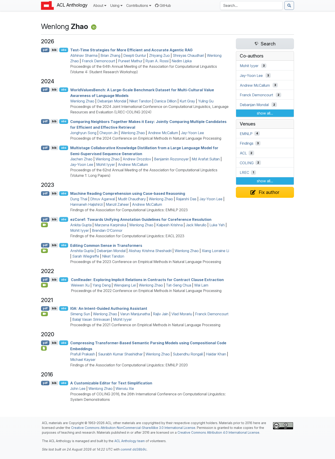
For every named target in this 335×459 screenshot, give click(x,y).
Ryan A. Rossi (157, 61)
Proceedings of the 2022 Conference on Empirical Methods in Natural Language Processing (146, 290)
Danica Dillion (165, 101)
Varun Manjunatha (135, 314)
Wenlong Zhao (82, 101)
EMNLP (246, 133)
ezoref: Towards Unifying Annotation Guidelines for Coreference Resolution (140, 219)
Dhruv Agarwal (102, 199)
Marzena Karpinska (110, 225)
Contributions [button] (137, 5)
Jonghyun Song (83, 132)
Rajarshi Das (186, 199)
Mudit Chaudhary (132, 199)
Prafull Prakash (82, 354)
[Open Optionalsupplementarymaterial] (44, 348)
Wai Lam (201, 285)
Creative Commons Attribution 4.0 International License (218, 432)
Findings (246, 143)
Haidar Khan (216, 354)
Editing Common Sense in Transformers (106, 245)
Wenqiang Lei (125, 285)
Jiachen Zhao (81, 159)
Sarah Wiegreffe (85, 256)
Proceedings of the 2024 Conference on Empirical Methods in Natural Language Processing (145, 138)
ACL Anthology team (129, 441)
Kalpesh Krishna (169, 225)
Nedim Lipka (182, 61)
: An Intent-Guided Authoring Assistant (108, 308)
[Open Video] (44, 224)
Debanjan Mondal (111, 101)
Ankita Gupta (81, 225)
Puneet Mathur (130, 61)
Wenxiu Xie (125, 388)
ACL (243, 153)
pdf (45, 50)
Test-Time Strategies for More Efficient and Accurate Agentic (131, 50)
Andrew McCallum (163, 132)
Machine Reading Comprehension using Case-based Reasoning (127, 193)
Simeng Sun (80, 314)
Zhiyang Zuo (159, 55)
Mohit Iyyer (105, 164)
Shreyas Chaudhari (188, 55)
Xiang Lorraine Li (215, 250)
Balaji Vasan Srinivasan (91, 319)
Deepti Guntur (134, 55)
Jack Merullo (196, 225)
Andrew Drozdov (137, 159)
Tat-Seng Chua (178, 285)
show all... (265, 113)
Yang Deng (102, 285)
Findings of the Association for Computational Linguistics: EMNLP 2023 (129, 210)
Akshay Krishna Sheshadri (150, 250)
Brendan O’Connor (107, 230)
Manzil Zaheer (117, 204)
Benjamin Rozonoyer (171, 159)
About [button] (98, 5)
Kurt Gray (187, 101)
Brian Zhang (110, 55)
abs (63, 50)
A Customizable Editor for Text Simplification (111, 383)
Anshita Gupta (82, 250)
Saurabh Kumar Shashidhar (120, 354)
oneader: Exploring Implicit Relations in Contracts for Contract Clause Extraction (147, 279)
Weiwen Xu (80, 285)
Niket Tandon (140, 101)
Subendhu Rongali (188, 354)
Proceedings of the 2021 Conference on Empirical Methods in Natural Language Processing (145, 325)
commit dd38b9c (134, 449)
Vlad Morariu (181, 314)
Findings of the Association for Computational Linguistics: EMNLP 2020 (129, 365)
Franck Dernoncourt (98, 61)
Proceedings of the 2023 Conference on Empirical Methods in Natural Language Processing (145, 261)
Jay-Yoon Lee (192, 132)
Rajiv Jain (160, 314)
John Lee (77, 388)
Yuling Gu (206, 101)
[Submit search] (289, 5)
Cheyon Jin (108, 132)
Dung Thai (78, 199)
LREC (244, 172)
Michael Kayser (82, 359)
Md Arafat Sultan (206, 159)
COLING (247, 162)
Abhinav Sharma (84, 55)
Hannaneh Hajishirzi (86, 204)
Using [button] (114, 5)
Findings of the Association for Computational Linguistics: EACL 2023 (127, 236)
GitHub (165, 5)
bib (54, 50)
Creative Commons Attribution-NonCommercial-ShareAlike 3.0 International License (133, 428)
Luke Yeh (217, 225)
